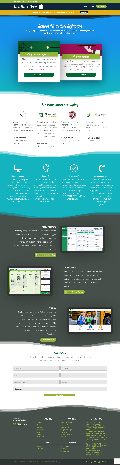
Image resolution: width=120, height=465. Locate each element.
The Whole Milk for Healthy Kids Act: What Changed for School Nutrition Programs (95, 433)
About (39, 422)
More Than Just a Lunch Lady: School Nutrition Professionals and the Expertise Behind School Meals (96, 445)
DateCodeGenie (66, 434)
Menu (85, 6)
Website (64, 432)
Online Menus (66, 425)
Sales (39, 446)
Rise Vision (65, 437)
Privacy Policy (55, 462)
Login (92, 6)
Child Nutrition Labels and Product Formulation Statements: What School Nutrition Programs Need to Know (95, 426)
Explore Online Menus (74, 292)
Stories (39, 425)
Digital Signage (66, 430)
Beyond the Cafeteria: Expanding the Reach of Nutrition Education (94, 452)
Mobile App (65, 427)
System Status (42, 437)
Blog (38, 432)
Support (40, 449)
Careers (39, 434)
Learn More (38, 75)
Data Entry (65, 451)
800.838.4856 (17, 1)
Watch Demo (101, 6)
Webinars (40, 430)
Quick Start (65, 446)
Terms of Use (44, 462)
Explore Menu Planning (45, 255)
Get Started (81, 75)
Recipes (39, 427)
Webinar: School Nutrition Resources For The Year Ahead (55, 12)
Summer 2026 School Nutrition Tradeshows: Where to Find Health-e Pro (96, 439)
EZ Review (64, 449)
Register (84, 12)
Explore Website (48, 340)
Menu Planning (66, 422)
